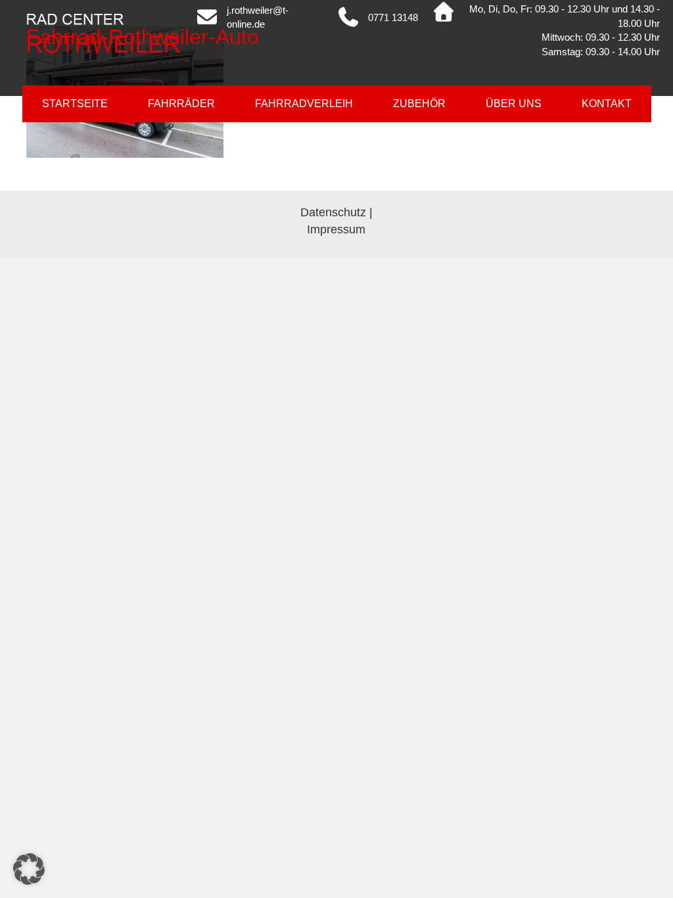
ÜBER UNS (514, 103)
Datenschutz (333, 212)
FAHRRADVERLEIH (304, 103)
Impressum (336, 229)
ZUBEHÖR (419, 103)
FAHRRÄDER (181, 103)
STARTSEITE (75, 103)
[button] (29, 869)
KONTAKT (607, 103)
